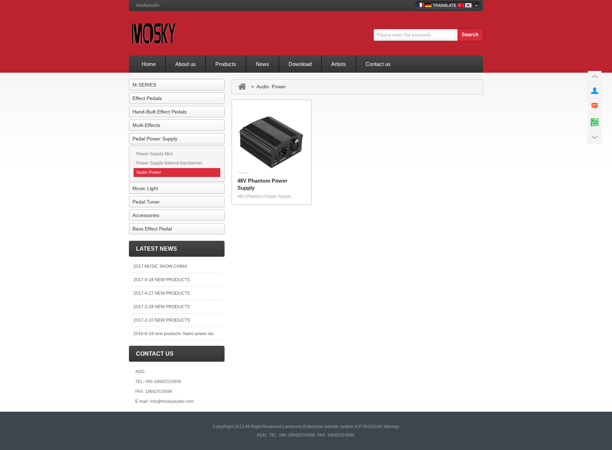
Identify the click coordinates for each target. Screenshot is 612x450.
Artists (338, 64)
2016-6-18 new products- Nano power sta (174, 333)
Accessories (145, 215)
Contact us (378, 64)
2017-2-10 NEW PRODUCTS (162, 320)
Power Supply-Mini (154, 153)
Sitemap (391, 426)
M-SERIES (144, 85)
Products (225, 64)
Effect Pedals (147, 98)
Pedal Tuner (146, 202)
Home (149, 64)
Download (300, 64)
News (262, 64)
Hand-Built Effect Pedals (159, 112)
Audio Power (148, 172)
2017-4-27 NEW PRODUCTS (162, 293)
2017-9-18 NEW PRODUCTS (162, 279)
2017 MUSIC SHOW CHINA (160, 266)
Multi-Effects (146, 125)
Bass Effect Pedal (152, 229)
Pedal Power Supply (154, 138)
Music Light (145, 188)
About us (185, 64)
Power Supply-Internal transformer (169, 163)
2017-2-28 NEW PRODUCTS (162, 306)
